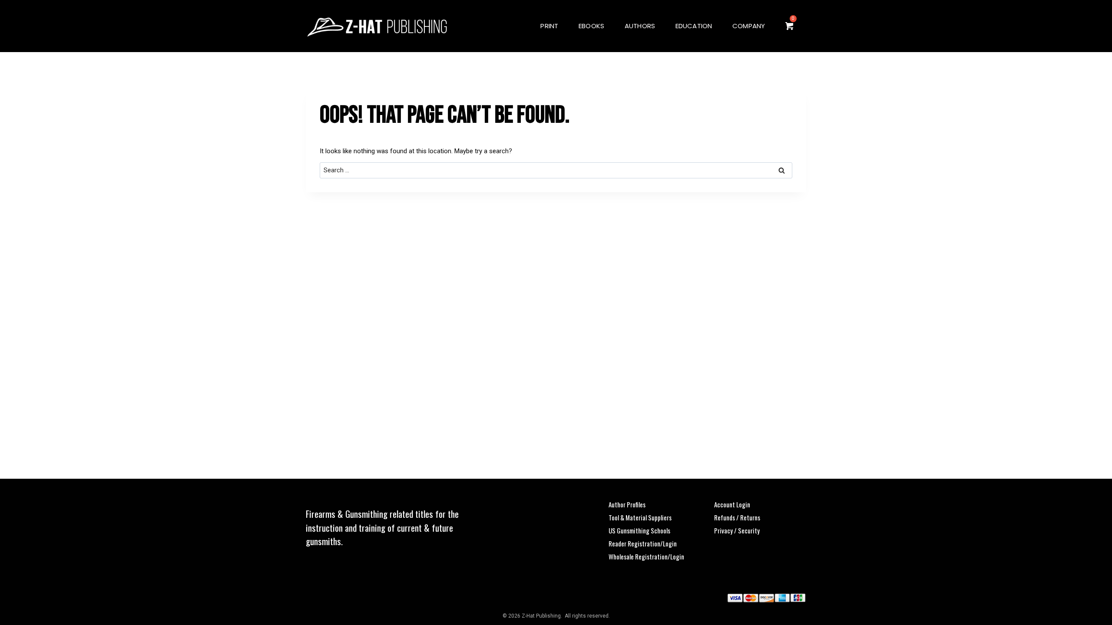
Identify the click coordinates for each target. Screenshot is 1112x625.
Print (549, 25)
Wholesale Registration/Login (646, 556)
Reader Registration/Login (643, 543)
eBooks (591, 25)
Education (693, 25)
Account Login (732, 504)
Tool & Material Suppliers (640, 517)
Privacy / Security (737, 530)
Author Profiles (627, 504)
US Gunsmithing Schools (639, 530)
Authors (640, 25)
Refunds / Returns (737, 517)
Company (748, 25)
